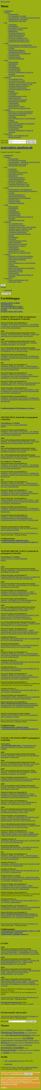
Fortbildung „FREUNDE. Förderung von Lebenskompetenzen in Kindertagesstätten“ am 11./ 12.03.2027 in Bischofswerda (20, 383)
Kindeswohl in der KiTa (15, 29)
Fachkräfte (8, 77)
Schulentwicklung (13, 55)
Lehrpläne (11, 48)
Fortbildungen (9, 11)
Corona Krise (35, 1030)
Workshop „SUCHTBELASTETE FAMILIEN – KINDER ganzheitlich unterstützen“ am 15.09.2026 (19, 343)
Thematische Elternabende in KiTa (18, 40)
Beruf (24, 1030)
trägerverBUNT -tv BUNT (16, 106)
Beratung (7, 12)
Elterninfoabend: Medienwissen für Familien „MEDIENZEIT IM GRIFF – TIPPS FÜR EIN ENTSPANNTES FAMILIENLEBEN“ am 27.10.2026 (20, 972)
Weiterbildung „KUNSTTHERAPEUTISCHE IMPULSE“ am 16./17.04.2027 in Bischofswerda (20, 691)
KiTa (25, 1038)
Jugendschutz (11, 1038)
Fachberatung (12, 24)
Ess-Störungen (12, 1035)
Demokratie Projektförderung (17, 115)
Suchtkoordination (13, 105)
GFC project (12, 1067)
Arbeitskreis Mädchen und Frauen (18, 86)
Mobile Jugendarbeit (14, 98)
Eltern (6, 60)
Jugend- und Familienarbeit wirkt (18, 135)
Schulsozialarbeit (13, 103)
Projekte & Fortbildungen (16, 36)
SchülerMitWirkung (14, 69)
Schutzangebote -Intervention (17, 21)
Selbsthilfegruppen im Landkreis (18, 19)
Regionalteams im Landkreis (17, 101)
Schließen (4, 1087)
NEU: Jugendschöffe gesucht (13, 1061)
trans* (11, 1052)
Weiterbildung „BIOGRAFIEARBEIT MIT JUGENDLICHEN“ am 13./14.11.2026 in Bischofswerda (20, 639)
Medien (4, 1042)
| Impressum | (20, 1067)
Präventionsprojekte (14, 70)
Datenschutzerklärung (31, 1067)
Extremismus (12, 117)
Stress (2, 1052)
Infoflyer (3, 426)
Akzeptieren (28, 1074)
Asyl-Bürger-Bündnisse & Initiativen (19, 89)
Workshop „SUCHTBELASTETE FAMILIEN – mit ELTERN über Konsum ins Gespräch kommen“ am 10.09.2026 (20, 335)
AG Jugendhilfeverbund (15, 79)
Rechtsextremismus (8, 1050)
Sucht (6, 1052)
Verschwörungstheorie (22, 1052)
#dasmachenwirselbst (14, 137)
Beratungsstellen (13, 14)
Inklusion (11, 120)
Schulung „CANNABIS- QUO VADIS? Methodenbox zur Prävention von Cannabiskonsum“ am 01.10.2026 (19, 601)
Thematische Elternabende (16, 59)
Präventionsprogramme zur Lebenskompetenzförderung (16, 34)
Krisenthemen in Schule (15, 127)
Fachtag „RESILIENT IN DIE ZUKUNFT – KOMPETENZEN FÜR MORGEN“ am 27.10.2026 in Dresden (20, 350)
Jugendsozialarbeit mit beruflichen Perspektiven (22, 47)
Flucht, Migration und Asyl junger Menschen (21, 118)
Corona (29, 1030)
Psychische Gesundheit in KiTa (17, 38)
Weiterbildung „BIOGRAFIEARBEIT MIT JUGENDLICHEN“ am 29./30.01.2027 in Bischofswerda (20, 662)
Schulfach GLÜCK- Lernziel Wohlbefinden (14, 425)
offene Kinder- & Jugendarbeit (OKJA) (20, 113)
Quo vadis (26, 1047)
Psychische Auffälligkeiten (24, 1045)
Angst (2, 1030)
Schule (7, 43)
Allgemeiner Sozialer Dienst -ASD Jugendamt (22, 82)
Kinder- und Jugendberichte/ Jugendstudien (21, 123)
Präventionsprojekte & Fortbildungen (19, 53)
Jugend (5, 1038)
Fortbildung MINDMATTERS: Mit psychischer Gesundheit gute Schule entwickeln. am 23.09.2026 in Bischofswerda (20, 577)
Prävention (11, 1045)
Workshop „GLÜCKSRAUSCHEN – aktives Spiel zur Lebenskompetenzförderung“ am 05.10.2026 (17, 609)
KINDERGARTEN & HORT (10, 303)
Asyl (6, 1030)
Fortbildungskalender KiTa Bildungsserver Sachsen (17, 408)
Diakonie (27, 1032)
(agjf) (20, 931)
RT (17, 1050)
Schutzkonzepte (26, 1050)
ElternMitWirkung (13, 67)
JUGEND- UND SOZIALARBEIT (12, 308)
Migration (22, 1042)
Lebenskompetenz (7, 1040)
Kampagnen (8, 134)
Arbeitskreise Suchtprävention (17, 88)
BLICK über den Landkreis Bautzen (19, 108)
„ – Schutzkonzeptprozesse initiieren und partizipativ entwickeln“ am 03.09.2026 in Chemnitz (18, 747)
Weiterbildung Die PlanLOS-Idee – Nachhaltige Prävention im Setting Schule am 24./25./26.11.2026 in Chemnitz (19, 646)
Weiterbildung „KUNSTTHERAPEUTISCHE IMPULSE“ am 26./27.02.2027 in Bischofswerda (20, 669)
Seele (32, 1050)
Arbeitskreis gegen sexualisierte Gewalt (20, 84)
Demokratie (7, 1032)
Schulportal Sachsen (14, 57)
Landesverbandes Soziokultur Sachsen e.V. (15, 934)
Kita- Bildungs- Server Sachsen (17, 28)
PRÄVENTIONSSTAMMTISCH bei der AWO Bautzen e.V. (19, 533)
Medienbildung (13, 31)
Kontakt (3, 287)
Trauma (15, 1052)
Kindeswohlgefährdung (15, 125)
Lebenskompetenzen (21, 1040)
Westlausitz (30, 1052)
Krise (30, 1037)
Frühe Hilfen (12, 65)
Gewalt (38, 1035)
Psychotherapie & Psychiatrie (17, 16)
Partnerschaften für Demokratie (17, 100)
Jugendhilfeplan (13, 122)
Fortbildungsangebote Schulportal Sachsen (15, 540)
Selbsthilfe (36, 1050)
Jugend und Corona (18, 1038)
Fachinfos (7, 110)
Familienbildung (13, 26)
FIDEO (33, 1035)
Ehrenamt (11, 91)
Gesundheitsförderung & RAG (17, 96)
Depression (18, 1032)
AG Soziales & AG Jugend (16, 81)
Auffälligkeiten (12, 1030)
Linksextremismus (33, 1040)
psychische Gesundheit (12, 1047)
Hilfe (2, 1038)
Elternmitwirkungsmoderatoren (11, 1002)
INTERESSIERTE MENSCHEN (12, 311)
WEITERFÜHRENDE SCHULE (12, 306)
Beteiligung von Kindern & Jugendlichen (20, 111)
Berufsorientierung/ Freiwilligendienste (20, 45)
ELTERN (4, 310)
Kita (6, 23)
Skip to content (5, 1)
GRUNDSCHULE (7, 305)
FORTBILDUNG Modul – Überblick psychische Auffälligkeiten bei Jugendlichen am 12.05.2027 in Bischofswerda (20, 697)
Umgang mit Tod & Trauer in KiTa (18, 41)
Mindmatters (29, 1042)
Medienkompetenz (12, 1042)
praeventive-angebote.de (17, 147)
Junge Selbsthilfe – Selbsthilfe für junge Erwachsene (24, 18)
